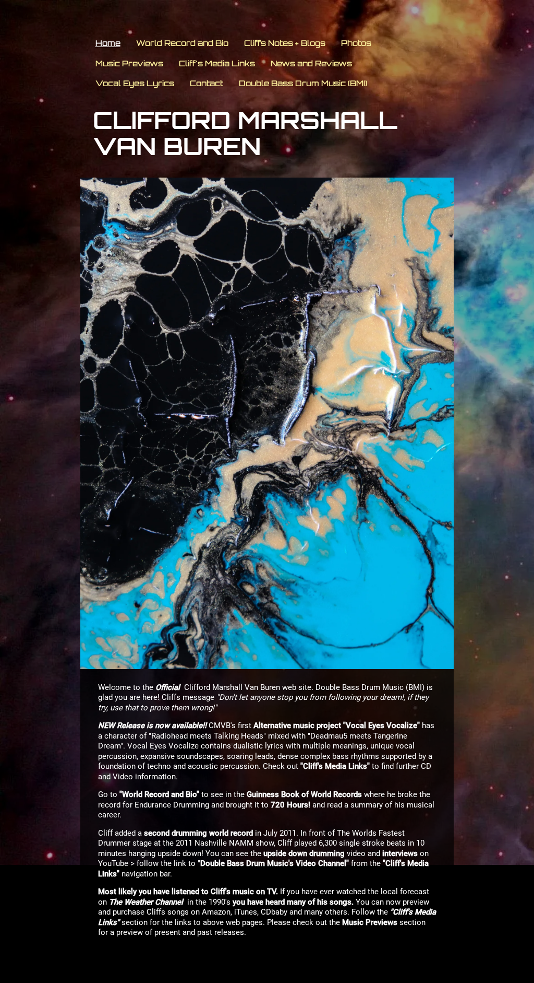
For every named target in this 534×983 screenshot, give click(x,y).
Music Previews (129, 63)
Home (107, 43)
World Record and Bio (182, 43)
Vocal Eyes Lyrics (134, 83)
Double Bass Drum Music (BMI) (303, 83)
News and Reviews (311, 63)
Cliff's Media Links (217, 63)
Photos (356, 43)
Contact (206, 83)
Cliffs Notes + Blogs (284, 43)
